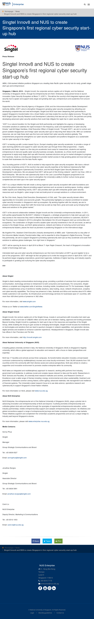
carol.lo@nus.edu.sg (16, 524)
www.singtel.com (29, 301)
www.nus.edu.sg (41, 390)
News (17, 11)
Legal (32, 613)
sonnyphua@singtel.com (17, 457)
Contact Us (60, 613)
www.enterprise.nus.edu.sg (39, 421)
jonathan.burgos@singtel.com (19, 494)
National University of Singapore (40, 610)
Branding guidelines (45, 613)
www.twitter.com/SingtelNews (31, 306)
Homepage (9, 11)
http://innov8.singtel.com (32, 337)
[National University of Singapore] (6, 4)
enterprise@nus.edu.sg (50, 583)
